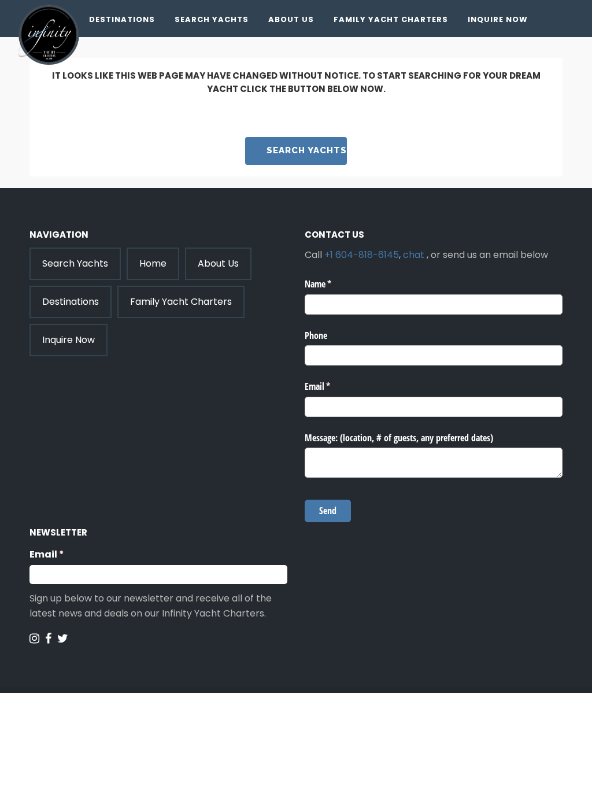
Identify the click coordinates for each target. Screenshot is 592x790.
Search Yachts (212, 19)
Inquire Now (498, 19)
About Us (291, 19)
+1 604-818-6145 (361, 254)
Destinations (122, 19)
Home (152, 263)
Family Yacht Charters (391, 19)
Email (69, 554)
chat (413, 254)
